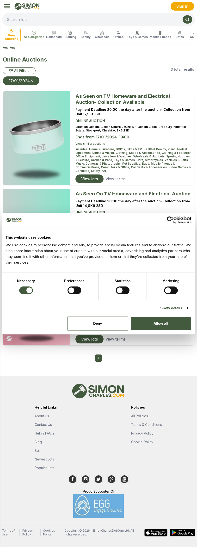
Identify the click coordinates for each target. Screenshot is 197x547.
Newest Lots (44, 459)
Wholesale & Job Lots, (149, 156)
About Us (42, 416)
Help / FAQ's (45, 433)
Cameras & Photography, (104, 163)
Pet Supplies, (132, 163)
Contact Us (43, 425)
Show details (171, 308)
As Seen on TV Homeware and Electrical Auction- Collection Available (122, 99)
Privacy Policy (142, 433)
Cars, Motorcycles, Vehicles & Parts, (162, 160)
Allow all (161, 323)
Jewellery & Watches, (117, 156)
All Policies (139, 416)
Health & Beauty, (155, 149)
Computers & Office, (116, 167)
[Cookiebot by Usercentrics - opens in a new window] (170, 220)
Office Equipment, (88, 156)
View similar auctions (90, 143)
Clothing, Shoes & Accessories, (139, 153)
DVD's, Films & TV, (129, 149)
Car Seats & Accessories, (149, 167)
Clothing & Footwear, (176, 153)
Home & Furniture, (102, 149)
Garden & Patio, (102, 160)
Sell (37, 450)
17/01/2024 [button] (19, 80)
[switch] (74, 290)
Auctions (9, 47)
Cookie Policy (142, 442)
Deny (97, 323)
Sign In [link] (182, 6)
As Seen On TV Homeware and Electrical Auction (133, 194)
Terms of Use (8, 532)
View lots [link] (89, 178)
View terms (115, 178)
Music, (80, 163)
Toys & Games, (125, 160)
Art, (104, 171)
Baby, (146, 163)
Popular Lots (44, 468)
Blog (38, 442)
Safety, (96, 171)
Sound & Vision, (104, 153)
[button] (19, 70)
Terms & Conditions (146, 425)
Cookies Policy (49, 532)
